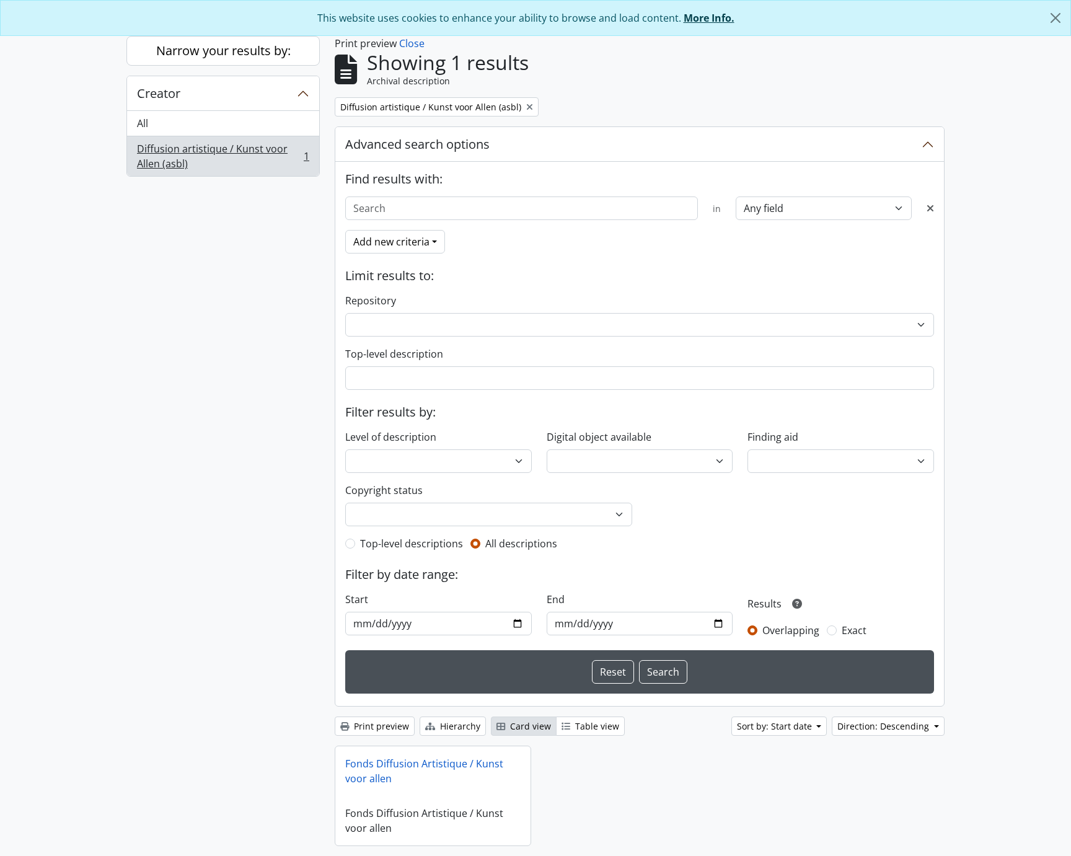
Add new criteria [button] (391, 242)
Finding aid (772, 437)
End (556, 599)
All (142, 123)
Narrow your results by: (223, 50)
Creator (158, 93)
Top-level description (394, 354)
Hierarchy (459, 726)
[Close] (1055, 18)
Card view (529, 726)
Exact (854, 630)
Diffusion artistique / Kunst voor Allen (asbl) (222, 156)
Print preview (380, 726)
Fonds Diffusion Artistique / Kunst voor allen (424, 771)
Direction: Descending (884, 726)
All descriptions (521, 543)
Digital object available (599, 437)
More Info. (709, 18)
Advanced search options (417, 144)
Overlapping (790, 630)
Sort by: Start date (775, 726)
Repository (370, 300)
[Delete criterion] (930, 208)
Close (412, 43)
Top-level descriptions (411, 543)
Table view (596, 726)
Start (356, 599)
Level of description (390, 437)
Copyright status (384, 490)
